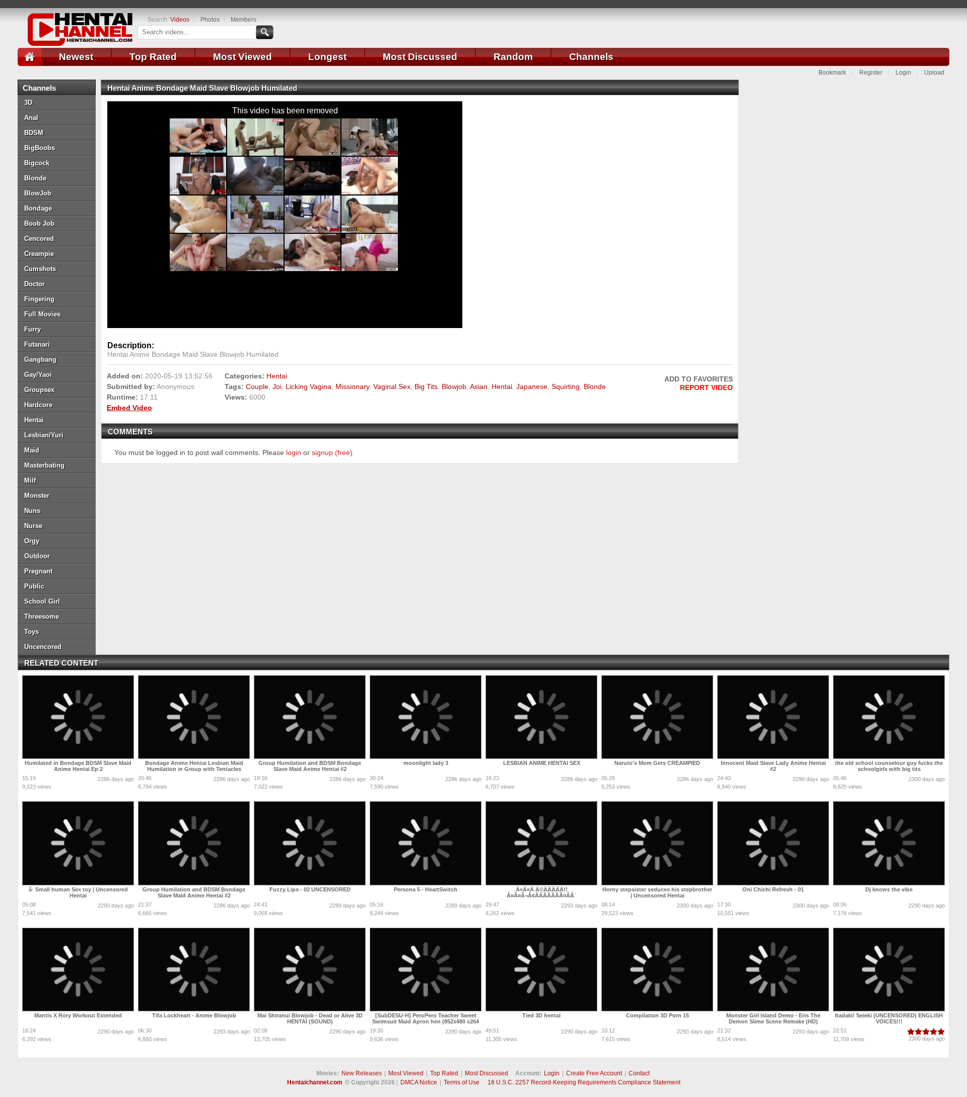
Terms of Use (461, 1082)
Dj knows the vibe (889, 889)
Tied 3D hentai (541, 1015)
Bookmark (832, 72)
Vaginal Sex (391, 386)
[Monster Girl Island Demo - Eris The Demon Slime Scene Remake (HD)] (773, 969)
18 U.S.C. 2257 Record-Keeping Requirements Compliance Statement (584, 1082)
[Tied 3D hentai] (541, 969)
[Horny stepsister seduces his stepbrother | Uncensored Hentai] (657, 843)
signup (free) (332, 452)
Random (513, 56)
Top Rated (153, 56)
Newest (76, 56)
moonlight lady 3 (425, 763)
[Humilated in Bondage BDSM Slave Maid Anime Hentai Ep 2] (78, 717)
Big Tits (426, 386)
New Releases (361, 1073)
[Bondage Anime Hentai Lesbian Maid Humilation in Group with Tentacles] (194, 717)
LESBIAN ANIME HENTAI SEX (541, 763)
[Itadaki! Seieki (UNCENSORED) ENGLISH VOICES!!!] (889, 969)
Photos (210, 19)
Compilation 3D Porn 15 (657, 1015)
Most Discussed (420, 56)
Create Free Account (594, 1073)
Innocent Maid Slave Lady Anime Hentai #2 (773, 766)
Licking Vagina (308, 386)
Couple (257, 386)
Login (903, 72)
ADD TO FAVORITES (698, 379)
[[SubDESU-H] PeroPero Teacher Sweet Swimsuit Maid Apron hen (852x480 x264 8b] (425, 969)
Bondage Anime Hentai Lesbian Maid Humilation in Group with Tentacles (194, 766)
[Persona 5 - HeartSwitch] (425, 843)
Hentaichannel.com (314, 1082)
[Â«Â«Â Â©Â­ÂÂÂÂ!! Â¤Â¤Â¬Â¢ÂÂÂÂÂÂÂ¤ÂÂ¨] (541, 843)
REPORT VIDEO (706, 387)
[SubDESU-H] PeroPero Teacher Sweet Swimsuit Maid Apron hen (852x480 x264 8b (425, 1021)
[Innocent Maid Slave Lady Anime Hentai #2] (773, 717)
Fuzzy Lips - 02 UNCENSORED (310, 889)
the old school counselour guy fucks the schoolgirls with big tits (889, 766)
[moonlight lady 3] (425, 717)
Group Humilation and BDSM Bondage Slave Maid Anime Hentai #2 (309, 766)
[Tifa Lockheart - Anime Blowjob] (194, 969)
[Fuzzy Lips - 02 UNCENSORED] (309, 843)
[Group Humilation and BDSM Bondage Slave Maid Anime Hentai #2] (309, 717)
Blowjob (454, 386)
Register (870, 72)
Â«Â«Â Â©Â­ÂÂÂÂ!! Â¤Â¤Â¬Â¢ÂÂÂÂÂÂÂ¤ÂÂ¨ (541, 892)
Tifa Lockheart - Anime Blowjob (194, 1015)
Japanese (531, 386)
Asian (479, 386)
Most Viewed (242, 56)
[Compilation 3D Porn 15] (657, 969)
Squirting (565, 386)
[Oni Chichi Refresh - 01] (773, 843)
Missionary (352, 386)
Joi (277, 386)
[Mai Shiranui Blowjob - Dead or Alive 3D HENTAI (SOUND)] (309, 969)
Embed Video (129, 408)
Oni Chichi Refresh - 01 (773, 889)
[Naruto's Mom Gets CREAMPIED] (657, 717)
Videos (179, 19)
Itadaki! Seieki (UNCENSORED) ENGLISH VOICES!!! (889, 1018)
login (293, 452)
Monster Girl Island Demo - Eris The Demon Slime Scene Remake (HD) (773, 1018)
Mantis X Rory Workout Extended (78, 1015)
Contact (639, 1073)
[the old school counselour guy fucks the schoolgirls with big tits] (889, 717)
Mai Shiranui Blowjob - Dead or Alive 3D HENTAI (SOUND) (310, 1018)
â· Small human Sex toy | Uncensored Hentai (78, 892)
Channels (591, 56)
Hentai (276, 376)
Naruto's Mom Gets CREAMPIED (657, 763)
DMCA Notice (418, 1082)
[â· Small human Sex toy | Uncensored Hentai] (78, 843)
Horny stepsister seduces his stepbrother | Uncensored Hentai (657, 892)
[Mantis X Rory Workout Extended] (78, 969)
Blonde (595, 386)
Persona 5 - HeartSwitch (425, 889)
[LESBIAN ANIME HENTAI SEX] (541, 717)
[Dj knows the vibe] (889, 843)
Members (243, 19)
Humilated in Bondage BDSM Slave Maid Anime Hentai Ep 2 (78, 766)
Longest (327, 56)
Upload (934, 72)
